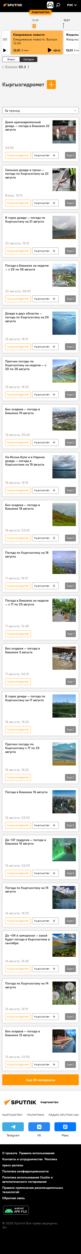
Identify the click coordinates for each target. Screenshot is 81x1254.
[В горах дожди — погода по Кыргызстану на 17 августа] (64, 706)
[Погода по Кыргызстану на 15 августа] (64, 897)
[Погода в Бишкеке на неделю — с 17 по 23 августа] (64, 610)
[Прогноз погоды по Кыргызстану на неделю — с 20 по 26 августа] (64, 371)
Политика (35, 1115)
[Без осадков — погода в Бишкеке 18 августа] (64, 514)
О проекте (9, 1153)
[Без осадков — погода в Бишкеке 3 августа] (64, 658)
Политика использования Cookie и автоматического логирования (27, 1179)
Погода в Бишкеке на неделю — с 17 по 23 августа (27, 602)
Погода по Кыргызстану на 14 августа (26, 985)
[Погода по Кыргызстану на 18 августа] (64, 562)
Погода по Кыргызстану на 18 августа (26, 554)
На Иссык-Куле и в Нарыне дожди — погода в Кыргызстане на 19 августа (25, 461)
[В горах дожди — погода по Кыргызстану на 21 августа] (64, 227)
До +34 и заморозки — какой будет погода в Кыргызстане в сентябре (27, 939)
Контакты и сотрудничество (22, 1159)
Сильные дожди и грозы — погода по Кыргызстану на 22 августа (27, 174)
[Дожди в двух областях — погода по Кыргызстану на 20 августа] (64, 323)
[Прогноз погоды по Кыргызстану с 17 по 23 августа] (64, 753)
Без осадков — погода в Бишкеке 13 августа (22, 1033)
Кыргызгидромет (23, 84)
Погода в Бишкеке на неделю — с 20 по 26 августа (27, 267)
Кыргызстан (42, 155)
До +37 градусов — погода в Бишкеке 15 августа (25, 842)
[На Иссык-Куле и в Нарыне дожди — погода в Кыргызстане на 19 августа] (64, 466)
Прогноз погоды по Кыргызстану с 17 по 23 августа (22, 748)
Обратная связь (13, 1198)
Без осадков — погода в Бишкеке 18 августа (22, 507)
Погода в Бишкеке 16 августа (26, 792)
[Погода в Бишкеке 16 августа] (64, 801)
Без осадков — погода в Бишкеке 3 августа (22, 650)
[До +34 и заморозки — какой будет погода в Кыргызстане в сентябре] (64, 945)
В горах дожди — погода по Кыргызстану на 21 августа (25, 219)
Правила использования (36, 1153)
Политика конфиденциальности (25, 1171)
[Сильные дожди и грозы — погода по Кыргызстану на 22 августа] (64, 179)
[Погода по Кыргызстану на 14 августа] (64, 993)
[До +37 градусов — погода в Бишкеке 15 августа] (64, 849)
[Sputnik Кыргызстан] (13, 7)
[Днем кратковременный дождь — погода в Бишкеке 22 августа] (64, 131)
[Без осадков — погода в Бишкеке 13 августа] (64, 1041)
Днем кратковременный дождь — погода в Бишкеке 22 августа (27, 126)
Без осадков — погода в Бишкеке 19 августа (22, 411)
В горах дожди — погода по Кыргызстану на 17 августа (25, 698)
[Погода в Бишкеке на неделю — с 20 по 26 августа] (64, 275)
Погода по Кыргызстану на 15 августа (26, 890)
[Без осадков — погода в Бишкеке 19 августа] (64, 419)
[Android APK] (16, 1211)
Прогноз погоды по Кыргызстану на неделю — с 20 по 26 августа (25, 365)
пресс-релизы (12, 1165)
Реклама (51, 1159)
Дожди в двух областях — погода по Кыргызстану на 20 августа (27, 317)
